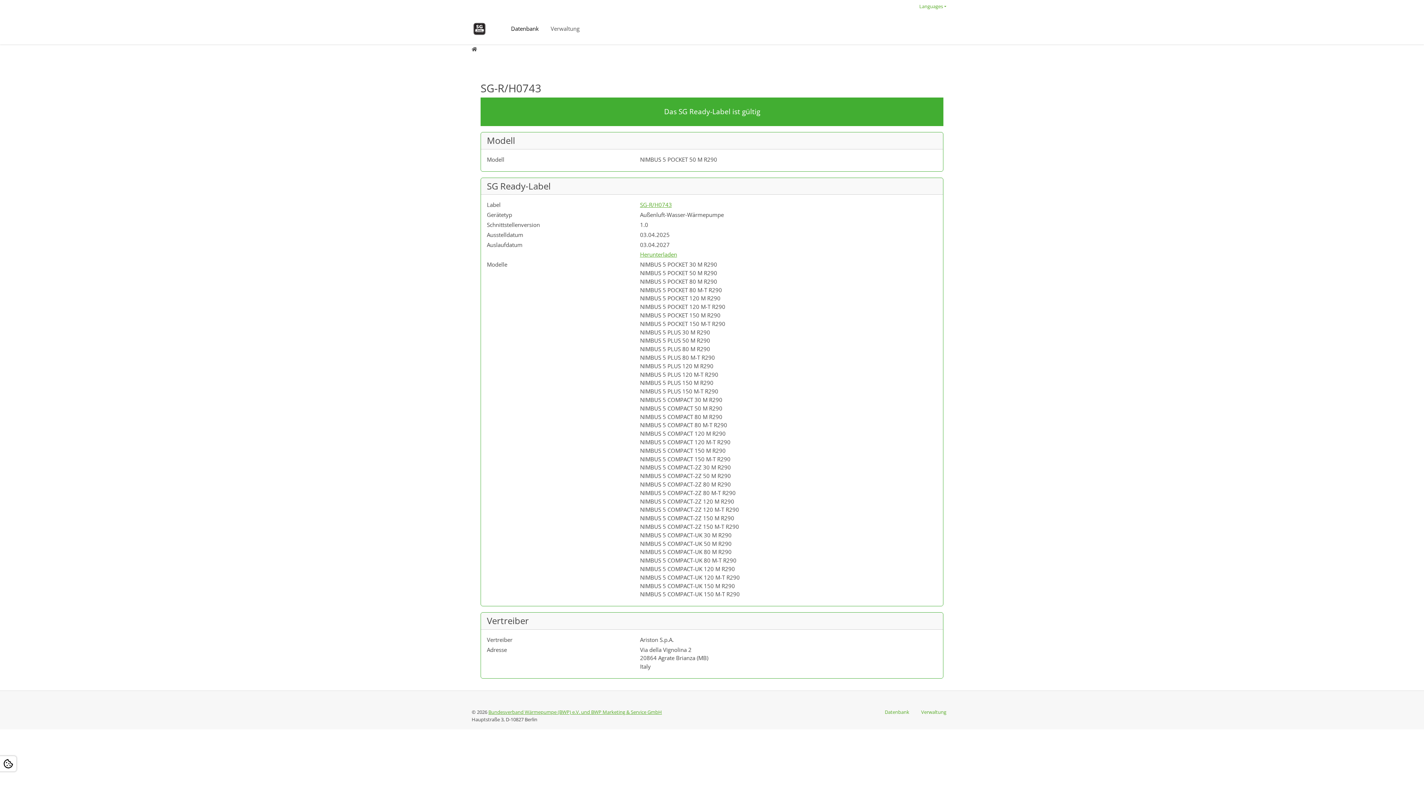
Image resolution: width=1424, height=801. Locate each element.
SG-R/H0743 (656, 204)
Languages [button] (931, 6)
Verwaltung (565, 28)
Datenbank (525, 28)
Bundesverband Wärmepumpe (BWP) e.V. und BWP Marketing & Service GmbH (575, 712)
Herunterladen (658, 254)
